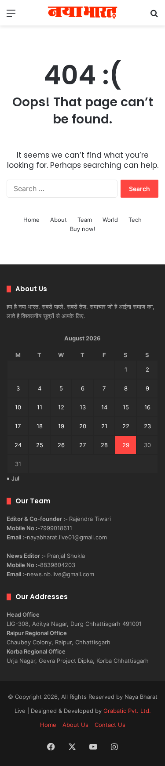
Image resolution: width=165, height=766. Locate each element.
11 (39, 407)
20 (82, 426)
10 (18, 407)
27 (82, 444)
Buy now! (82, 228)
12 (61, 407)
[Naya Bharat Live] (83, 12)
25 (39, 444)
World (110, 219)
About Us (75, 724)
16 (147, 407)
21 (104, 426)
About (58, 219)
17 (18, 426)
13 (83, 407)
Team (84, 219)
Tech (135, 219)
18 (40, 426)
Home (31, 219)
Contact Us (110, 724)
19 (61, 426)
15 (126, 407)
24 (18, 444)
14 (104, 407)
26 (61, 444)
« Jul (13, 478)
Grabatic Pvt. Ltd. (127, 710)
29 (125, 444)
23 (147, 426)
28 (104, 444)
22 (125, 426)
